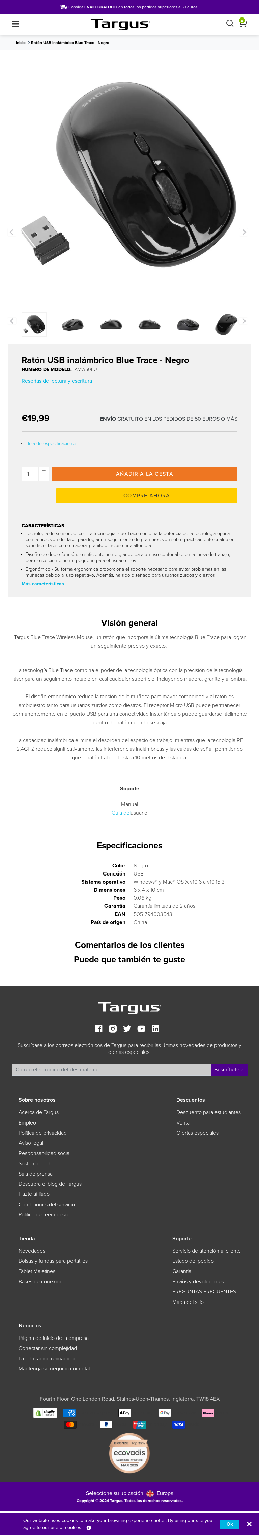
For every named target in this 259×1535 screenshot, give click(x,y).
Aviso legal (31, 1143)
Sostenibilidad (34, 1163)
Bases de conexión (41, 1281)
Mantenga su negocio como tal (54, 1368)
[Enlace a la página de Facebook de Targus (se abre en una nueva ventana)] (99, 1029)
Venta (183, 1122)
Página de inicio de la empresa (54, 1338)
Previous (12, 232)
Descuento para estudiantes (208, 1112)
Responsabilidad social (44, 1153)
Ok (230, 1524)
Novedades (32, 1251)
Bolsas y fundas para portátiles (53, 1261)
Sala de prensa (36, 1174)
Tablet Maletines (37, 1271)
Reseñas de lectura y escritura (57, 381)
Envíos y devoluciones (198, 1281)
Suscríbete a (228, 1069)
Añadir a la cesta (144, 474)
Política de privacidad (43, 1133)
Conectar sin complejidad (48, 1348)
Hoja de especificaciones (51, 444)
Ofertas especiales (197, 1133)
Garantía (181, 1271)
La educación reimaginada (49, 1358)
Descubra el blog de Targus (50, 1184)
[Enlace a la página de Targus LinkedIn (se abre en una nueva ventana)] (155, 1029)
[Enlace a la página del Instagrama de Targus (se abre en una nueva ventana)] (113, 1029)
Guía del (121, 813)
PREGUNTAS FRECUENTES (204, 1291)
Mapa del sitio (188, 1302)
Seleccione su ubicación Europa (129, 1493)
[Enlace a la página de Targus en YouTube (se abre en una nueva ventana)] (141, 1029)
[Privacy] (88, 1527)
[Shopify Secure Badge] (45, 1412)
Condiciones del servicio (47, 1204)
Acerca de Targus (39, 1112)
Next (243, 232)
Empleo (27, 1122)
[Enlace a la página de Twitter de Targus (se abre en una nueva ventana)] (127, 1029)
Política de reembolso (43, 1214)
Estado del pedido (193, 1261)
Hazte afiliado (34, 1194)
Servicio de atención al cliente (206, 1251)
